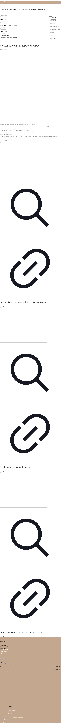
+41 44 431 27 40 (5, 1)
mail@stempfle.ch (5, 3)
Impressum (15, 717)
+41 (4, 649)
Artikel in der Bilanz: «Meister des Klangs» (15, 467)
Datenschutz (20, 717)
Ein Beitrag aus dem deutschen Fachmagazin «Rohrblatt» (21, 632)
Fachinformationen (11, 710)
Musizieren (10, 713)
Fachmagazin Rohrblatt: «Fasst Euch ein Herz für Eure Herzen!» (23, 302)
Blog (3, 722)
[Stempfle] (24, 9)
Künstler (9, 711)
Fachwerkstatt (4, 719)
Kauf (3, 720)
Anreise (1, 653)
